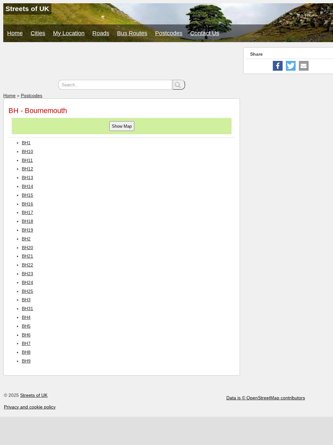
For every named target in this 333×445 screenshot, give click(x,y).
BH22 (27, 264)
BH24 (27, 282)
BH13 (27, 177)
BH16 (27, 204)
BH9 (26, 361)
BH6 (26, 334)
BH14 (27, 186)
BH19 (27, 230)
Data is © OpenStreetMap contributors (265, 397)
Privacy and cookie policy (30, 406)
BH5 (26, 326)
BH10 (27, 151)
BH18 (27, 221)
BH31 (27, 308)
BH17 (27, 212)
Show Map (122, 126)
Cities (38, 33)
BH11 (27, 160)
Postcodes (168, 33)
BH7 (26, 343)
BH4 (26, 317)
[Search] (179, 85)
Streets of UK (33, 395)
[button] (278, 66)
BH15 (27, 195)
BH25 (27, 291)
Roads (100, 33)
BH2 (26, 238)
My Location (69, 33)
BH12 (27, 168)
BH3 (26, 299)
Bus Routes (132, 33)
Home (15, 33)
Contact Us (204, 33)
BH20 (27, 247)
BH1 (26, 142)
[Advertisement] (121, 62)
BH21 (27, 256)
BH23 (27, 273)
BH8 (26, 352)
